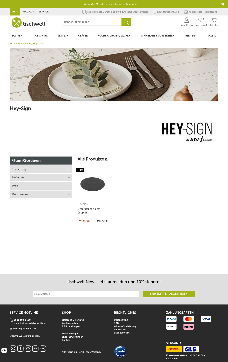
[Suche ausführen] (126, 22)
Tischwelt (15, 43)
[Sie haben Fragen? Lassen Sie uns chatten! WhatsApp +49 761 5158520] (13, 351)
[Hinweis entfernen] (222, 4)
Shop (15, 11)
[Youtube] (43, 351)
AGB (116, 323)
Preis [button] (15, 185)
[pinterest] (35, 351)
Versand (95, 352)
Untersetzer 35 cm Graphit (89, 210)
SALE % (212, 36)
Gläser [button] (83, 36)
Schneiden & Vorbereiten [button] (158, 36)
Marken (27, 43)
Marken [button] (17, 36)
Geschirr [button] (41, 36)
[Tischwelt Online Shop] (28, 22)
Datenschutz (121, 320)
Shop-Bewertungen (72, 337)
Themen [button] (190, 36)
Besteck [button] (63, 36)
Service (44, 11)
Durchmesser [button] (21, 194)
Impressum (120, 330)
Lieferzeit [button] (18, 177)
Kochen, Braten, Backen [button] (114, 36)
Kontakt (66, 340)
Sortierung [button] (19, 169)
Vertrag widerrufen (25, 336)
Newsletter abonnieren (169, 294)
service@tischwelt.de (24, 328)
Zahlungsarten (70, 323)
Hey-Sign (83, 204)
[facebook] (20, 351)
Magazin (28, 11)
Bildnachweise (121, 333)
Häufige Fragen (70, 334)
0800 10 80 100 (22, 320)
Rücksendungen (71, 326)
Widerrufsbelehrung (125, 326)
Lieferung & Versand (73, 320)
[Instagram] (28, 351)
